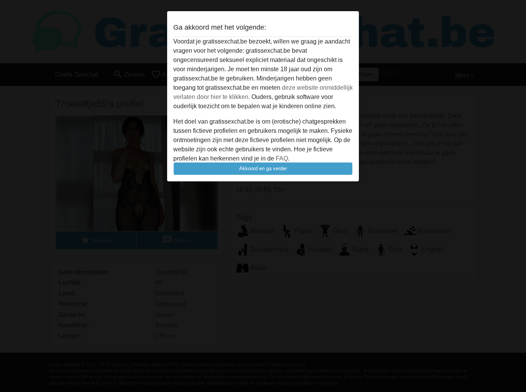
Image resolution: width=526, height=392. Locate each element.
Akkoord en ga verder (263, 168)
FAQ (282, 158)
